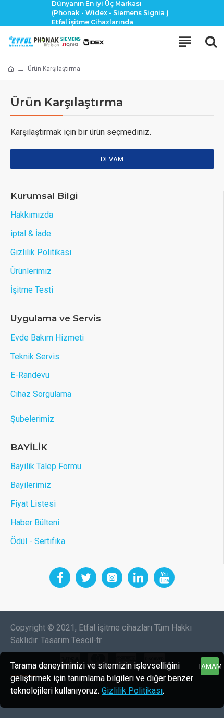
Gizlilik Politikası (132, 691)
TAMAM (210, 666)
